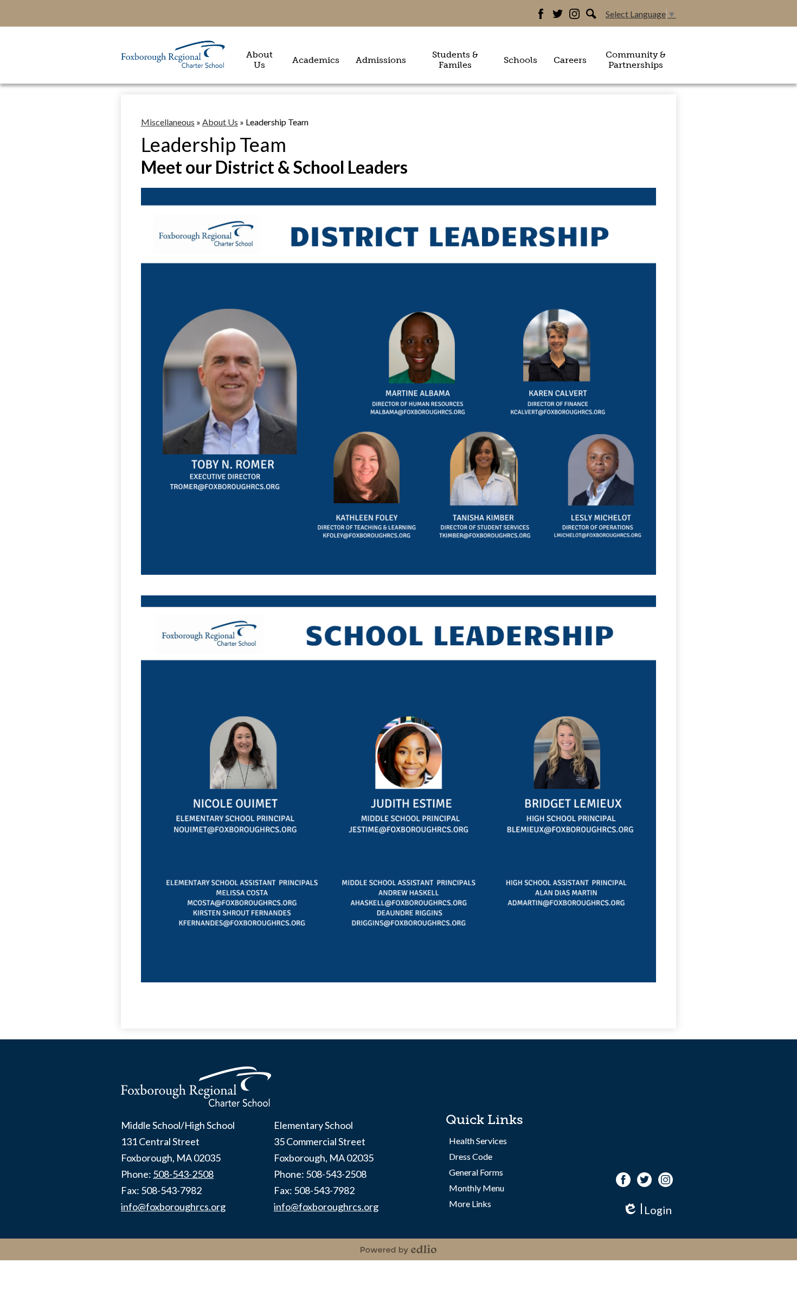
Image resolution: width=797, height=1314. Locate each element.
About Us (220, 122)
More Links (470, 1203)
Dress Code (470, 1156)
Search (591, 14)
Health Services (478, 1140)
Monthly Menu (476, 1188)
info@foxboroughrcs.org (173, 1207)
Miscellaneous (168, 122)
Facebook (541, 14)
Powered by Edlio (398, 1249)
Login (647, 1210)
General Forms (476, 1172)
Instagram (574, 14)
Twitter (557, 14)
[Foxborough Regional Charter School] (173, 55)
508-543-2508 (183, 1174)
